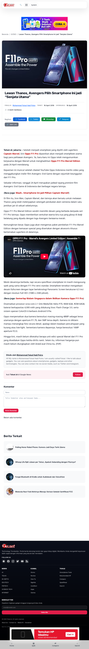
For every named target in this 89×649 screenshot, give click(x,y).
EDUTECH (5, 582)
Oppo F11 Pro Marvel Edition (65, 161)
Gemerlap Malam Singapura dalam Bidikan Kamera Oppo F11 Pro (49, 298)
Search (62, 586)
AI (2, 572)
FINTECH (5, 586)
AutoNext (34, 586)
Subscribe (44, 612)
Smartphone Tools (66, 572)
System (34, 5)
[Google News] (4, 561)
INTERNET (5, 592)
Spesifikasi (63, 582)
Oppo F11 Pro (31, 153)
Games (33, 592)
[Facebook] (8, 561)
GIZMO (13, 34)
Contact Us (12, 622)
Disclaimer (28, 622)
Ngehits (33, 582)
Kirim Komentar (11, 410)
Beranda (5, 34)
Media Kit (21, 622)
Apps (32, 589)
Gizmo (33, 572)
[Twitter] (17, 561)
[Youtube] (22, 561)
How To (33, 579)
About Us (5, 622)
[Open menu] (26, 5)
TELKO (4, 576)
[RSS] (27, 561)
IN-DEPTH (5, 579)
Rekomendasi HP (65, 576)
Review (33, 576)
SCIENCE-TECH (7, 589)
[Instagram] (13, 561)
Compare (63, 579)
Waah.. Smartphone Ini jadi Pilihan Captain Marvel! (42, 192)
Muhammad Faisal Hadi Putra (24, 105)
